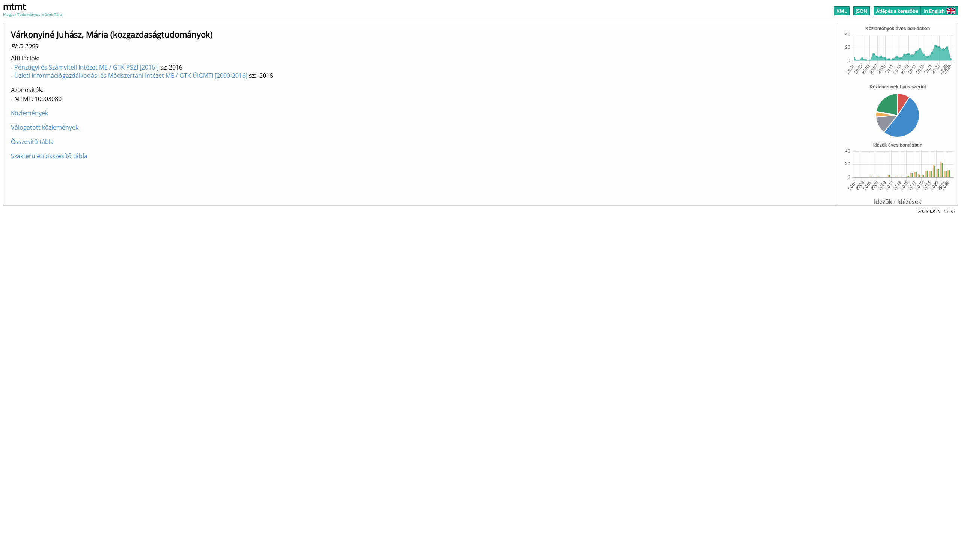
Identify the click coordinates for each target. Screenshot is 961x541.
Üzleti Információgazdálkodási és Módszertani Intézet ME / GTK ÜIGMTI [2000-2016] (130, 75)
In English (934, 11)
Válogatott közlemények (44, 127)
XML (842, 11)
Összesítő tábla (32, 142)
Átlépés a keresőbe (897, 11)
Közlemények (29, 113)
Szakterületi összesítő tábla (49, 156)
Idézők (883, 202)
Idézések (909, 202)
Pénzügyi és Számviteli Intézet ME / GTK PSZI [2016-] (86, 67)
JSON (861, 11)
